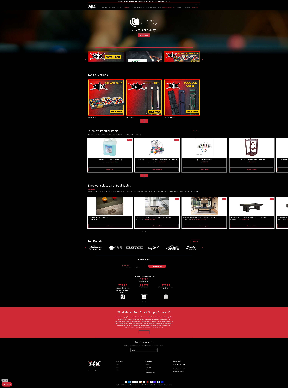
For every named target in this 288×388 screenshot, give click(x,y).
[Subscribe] (155, 350)
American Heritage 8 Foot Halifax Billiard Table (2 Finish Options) (200, 217)
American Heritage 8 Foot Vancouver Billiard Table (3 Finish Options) (249, 217)
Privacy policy (133, 384)
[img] (144, 279)
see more (196, 131)
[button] (192, 4)
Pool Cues (129, 117)
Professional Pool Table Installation (98, 217)
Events (118, 370)
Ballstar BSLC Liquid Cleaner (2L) (110, 159)
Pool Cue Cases (168, 117)
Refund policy (141, 384)
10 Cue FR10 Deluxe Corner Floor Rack (252, 159)
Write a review (157, 266)
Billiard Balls (92, 117)
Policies (147, 370)
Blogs (117, 364)
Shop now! (91, 189)
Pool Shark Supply (125, 384)
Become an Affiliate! (150, 372)
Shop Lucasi (144, 35)
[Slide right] (202, 59)
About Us (147, 364)
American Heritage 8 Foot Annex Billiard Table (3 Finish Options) (153, 217)
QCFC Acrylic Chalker (204, 159)
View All (195, 241)
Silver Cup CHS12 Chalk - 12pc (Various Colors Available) (157, 159)
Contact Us (148, 367)
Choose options (157, 169)
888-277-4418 (180, 364)
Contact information (158, 384)
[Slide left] (85, 59)
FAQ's (117, 367)
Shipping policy (167, 384)
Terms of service (149, 384)
